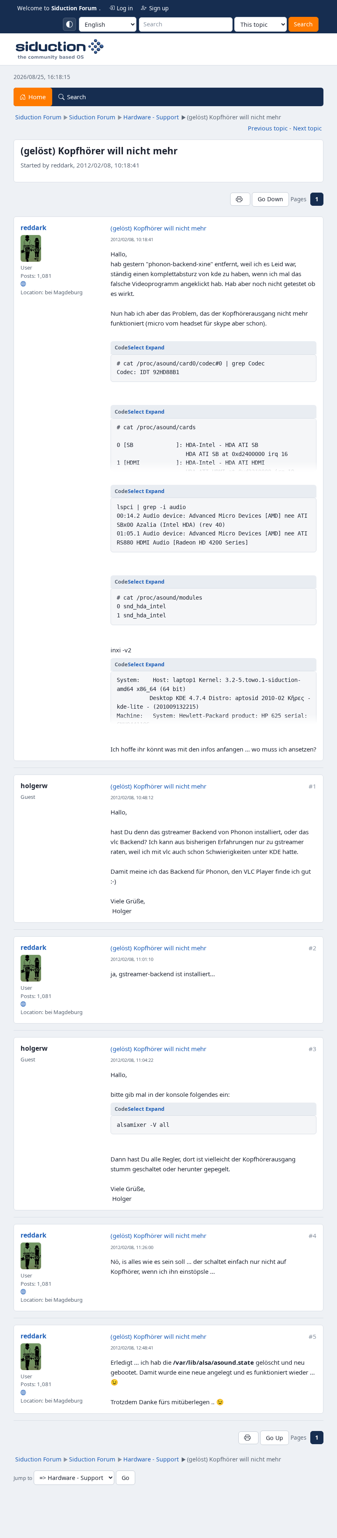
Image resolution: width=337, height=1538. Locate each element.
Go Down (270, 199)
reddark (33, 227)
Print (240, 199)
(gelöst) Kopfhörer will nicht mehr (158, 228)
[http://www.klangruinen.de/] (23, 284)
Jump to (23, 1478)
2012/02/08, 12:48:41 (132, 1348)
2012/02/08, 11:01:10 (132, 959)
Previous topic (268, 128)
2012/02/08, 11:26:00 (132, 1247)
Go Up (274, 1438)
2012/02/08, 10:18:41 (132, 239)
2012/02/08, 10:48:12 (132, 797)
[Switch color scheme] (69, 24)
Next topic (307, 128)
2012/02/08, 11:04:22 (132, 1060)
